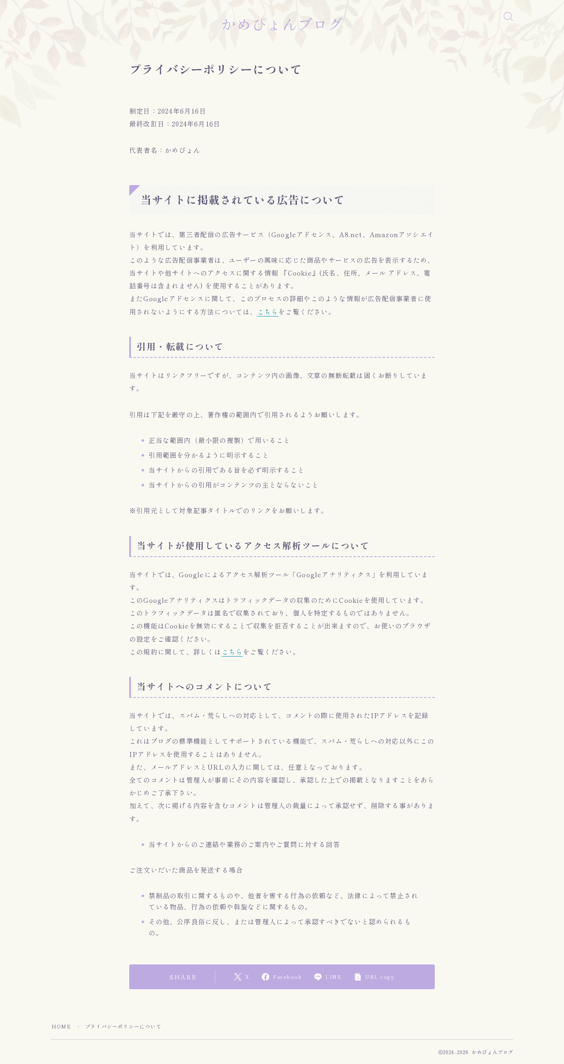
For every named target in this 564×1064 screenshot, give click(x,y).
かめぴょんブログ (282, 24)
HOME (61, 1026)
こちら (268, 312)
